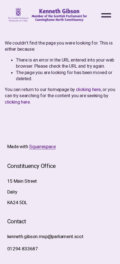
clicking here (88, 89)
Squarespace (42, 146)
